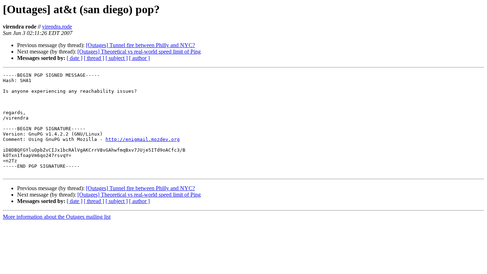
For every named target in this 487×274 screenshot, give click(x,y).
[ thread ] (94, 58)
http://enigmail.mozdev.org (143, 139)
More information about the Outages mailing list (57, 217)
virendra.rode (57, 27)
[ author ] (139, 58)
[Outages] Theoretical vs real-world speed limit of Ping (139, 52)
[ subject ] (117, 58)
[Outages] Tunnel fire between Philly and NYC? (140, 45)
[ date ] (74, 58)
